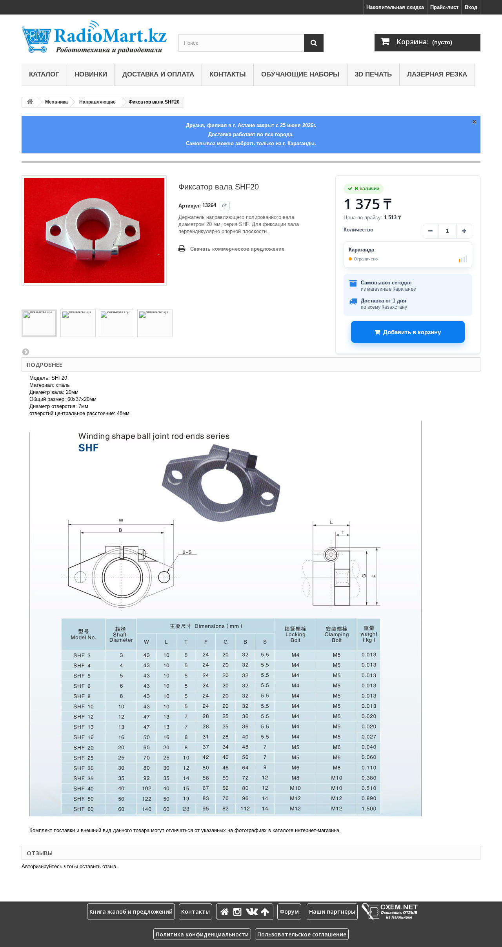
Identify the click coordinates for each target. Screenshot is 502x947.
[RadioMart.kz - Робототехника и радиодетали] (94, 37)
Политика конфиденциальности (202, 934)
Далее (25, 351)
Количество (358, 230)
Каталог (44, 74)
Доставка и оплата (158, 74)
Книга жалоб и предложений (131, 911)
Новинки (91, 74)
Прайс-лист (444, 7)
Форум (289, 911)
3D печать (373, 74)
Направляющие (97, 102)
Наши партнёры (332, 911)
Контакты (227, 74)
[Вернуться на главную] (29, 102)
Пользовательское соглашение (301, 934)
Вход (471, 7)
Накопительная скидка (395, 7)
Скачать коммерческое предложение (237, 249)
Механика (56, 102)
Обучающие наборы (300, 74)
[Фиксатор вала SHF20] (39, 323)
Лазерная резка (437, 74)
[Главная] (225, 911)
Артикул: (189, 206)
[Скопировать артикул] (225, 206)
